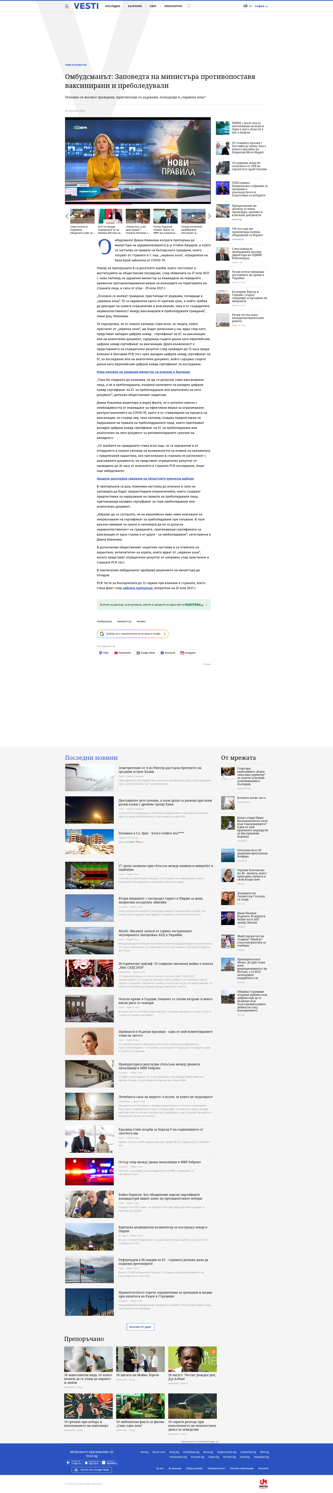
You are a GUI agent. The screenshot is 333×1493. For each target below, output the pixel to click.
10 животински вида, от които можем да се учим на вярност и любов (88, 1378)
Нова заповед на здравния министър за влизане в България (143, 372)
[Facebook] (268, 1472)
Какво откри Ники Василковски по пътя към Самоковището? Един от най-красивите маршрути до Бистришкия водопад (252, 827)
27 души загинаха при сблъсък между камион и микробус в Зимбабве (166, 868)
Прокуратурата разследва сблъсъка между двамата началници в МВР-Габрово (159, 1066)
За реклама (174, 1468)
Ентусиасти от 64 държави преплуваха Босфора (252, 853)
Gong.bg (174, 1452)
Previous (67, 223)
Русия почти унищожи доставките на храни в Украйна (248, 275)
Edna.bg (245, 1456)
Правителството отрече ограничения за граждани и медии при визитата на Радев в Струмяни (165, 1294)
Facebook (170, 652)
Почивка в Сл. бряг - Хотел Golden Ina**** (151, 833)
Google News (148, 652)
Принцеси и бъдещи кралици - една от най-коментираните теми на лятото (166, 1033)
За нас (160, 1468)
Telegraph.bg (261, 1456)
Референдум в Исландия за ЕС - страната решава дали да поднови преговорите (163, 1262)
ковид (142, 621)
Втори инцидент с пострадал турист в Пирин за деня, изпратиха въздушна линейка (161, 900)
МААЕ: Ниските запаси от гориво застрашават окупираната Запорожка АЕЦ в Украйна (155, 933)
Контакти (263, 1468)
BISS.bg (264, 1452)
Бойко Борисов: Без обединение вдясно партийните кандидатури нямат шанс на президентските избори (160, 1196)
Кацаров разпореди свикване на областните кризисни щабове (145, 479)
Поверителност (216, 1468)
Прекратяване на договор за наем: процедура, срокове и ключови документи (247, 210)
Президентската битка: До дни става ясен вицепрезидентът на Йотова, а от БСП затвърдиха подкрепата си (252, 968)
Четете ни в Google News (95, 1469)
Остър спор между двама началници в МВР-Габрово (160, 1162)
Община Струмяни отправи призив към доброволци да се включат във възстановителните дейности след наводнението (252, 1001)
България (135, 6)
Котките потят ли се (251, 798)
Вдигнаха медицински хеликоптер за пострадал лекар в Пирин (163, 1229)
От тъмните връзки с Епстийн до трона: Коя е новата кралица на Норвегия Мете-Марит (249, 147)
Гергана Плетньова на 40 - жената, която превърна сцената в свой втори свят (252, 874)
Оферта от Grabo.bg (128, 837)
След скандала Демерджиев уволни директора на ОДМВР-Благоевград (247, 253)
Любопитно (173, 6)
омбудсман (105, 621)
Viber (106, 652)
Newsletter (125, 652)
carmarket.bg (238, 239)
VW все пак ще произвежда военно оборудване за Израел (247, 232)
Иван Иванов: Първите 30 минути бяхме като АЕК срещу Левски (251, 917)
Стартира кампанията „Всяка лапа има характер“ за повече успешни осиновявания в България (251, 776)
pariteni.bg (236, 219)
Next (209, 223)
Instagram (190, 652)
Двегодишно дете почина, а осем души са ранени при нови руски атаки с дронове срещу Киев (165, 802)
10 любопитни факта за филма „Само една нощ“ (140, 1423)
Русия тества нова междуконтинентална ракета (248, 318)
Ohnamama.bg (178, 1456)
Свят (153, 6)
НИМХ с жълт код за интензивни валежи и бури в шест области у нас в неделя (248, 127)
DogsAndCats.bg (226, 1452)
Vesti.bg (86, 6)
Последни (112, 6)
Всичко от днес (140, 1327)
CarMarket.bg (248, 1452)
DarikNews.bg (191, 1452)
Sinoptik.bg (197, 1456)
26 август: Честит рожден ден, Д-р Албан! (192, 1377)
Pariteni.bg (229, 1456)
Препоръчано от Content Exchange (198, 1441)
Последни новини (91, 757)
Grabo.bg (213, 1456)
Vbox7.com (158, 1452)
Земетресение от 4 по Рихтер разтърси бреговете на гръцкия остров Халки (160, 770)
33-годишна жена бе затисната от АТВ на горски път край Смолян (249, 166)
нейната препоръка (137, 588)
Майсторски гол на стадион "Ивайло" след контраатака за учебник (251, 940)
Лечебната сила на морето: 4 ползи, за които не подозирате (166, 1097)
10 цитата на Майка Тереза (137, 1375)
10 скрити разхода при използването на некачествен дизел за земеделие (192, 1425)
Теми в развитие (76, 64)
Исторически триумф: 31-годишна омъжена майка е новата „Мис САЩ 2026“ (166, 965)
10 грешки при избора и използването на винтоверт (86, 1423)
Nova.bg (208, 1452)
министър (124, 621)
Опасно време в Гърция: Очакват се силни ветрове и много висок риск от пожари (166, 1001)
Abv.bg (144, 1452)
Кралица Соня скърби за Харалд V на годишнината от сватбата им (161, 1131)
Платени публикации (242, 1468)
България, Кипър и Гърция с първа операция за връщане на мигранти (249, 296)
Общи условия (194, 1468)
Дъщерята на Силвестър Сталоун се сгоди (251, 896)
